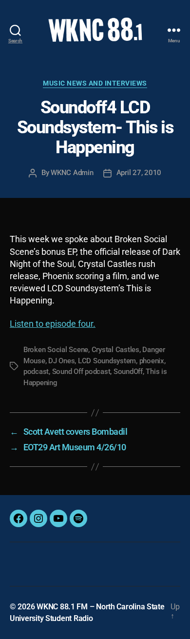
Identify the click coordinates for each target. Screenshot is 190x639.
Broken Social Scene (55, 349)
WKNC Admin (72, 172)
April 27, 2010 (138, 172)
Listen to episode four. (52, 324)
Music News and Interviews (95, 83)
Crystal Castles (115, 349)
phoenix (151, 360)
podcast (36, 371)
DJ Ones (61, 360)
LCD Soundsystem (107, 360)
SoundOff (128, 371)
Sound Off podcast (81, 371)
